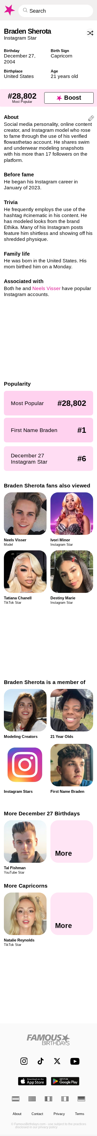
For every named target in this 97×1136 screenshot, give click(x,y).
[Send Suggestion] (91, 119)
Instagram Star (20, 38)
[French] (48, 1098)
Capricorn (61, 56)
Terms (79, 1114)
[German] (81, 1098)
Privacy (59, 1114)
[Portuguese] (32, 1098)
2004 (9, 61)
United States (19, 76)
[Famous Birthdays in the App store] (32, 1081)
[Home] (48, 1039)
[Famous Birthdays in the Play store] (65, 1081)
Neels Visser (46, 288)
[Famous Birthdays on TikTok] (38, 1061)
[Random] (90, 33)
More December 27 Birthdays (42, 813)
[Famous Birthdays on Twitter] (55, 1061)
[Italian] (65, 1098)
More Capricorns (26, 886)
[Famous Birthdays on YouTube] (73, 1061)
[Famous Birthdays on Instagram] (21, 1061)
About (17, 1114)
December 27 (19, 56)
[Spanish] (15, 1098)
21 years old (64, 76)
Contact (37, 1114)
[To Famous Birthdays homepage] (9, 10)
